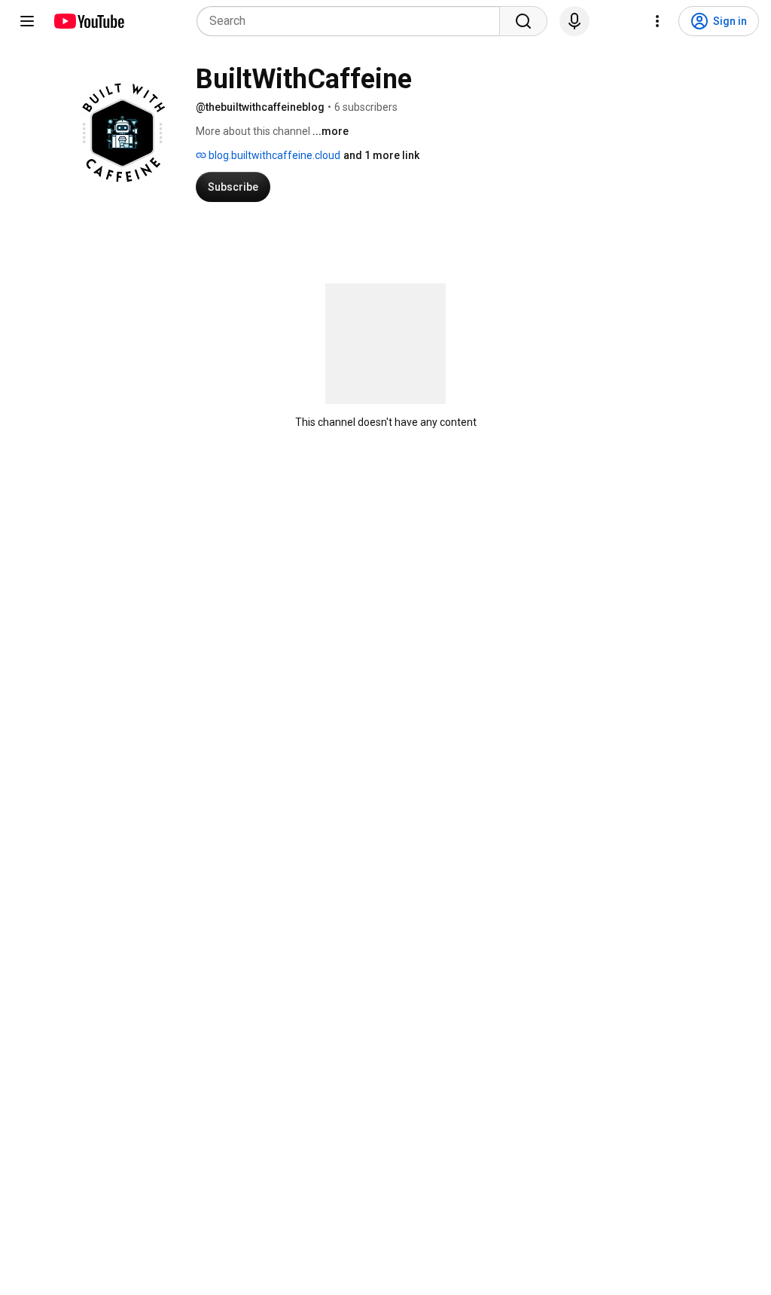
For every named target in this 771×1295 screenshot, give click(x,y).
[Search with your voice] (574, 21)
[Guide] (27, 21)
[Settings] (657, 21)
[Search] (523, 21)
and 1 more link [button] (381, 155)
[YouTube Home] (88, 21)
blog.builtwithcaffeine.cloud (273, 155)
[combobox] (352, 21)
